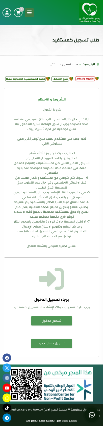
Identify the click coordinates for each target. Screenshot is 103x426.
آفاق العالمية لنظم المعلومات (43, 420)
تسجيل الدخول (51, 321)
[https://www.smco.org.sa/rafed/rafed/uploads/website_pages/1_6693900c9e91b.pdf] (62, 79)
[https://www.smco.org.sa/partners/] (27, 79)
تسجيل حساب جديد (51, 343)
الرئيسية (88, 64)
